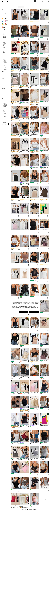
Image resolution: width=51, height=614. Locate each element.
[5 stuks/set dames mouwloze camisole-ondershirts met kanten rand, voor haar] (34, 386)
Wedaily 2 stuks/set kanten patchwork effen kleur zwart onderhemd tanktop (15, 473)
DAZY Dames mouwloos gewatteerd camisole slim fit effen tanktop (15, 361)
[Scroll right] (48, 3)
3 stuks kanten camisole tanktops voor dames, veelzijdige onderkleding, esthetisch (24, 150)
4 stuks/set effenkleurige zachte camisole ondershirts (34, 85)
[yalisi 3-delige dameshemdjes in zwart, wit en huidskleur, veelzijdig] (15, 176)
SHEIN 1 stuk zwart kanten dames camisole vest (34, 182)
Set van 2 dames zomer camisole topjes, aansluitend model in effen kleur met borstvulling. (44, 69)
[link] (44, 1)
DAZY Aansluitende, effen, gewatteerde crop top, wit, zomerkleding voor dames (44, 377)
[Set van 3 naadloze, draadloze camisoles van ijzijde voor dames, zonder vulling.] (34, 192)
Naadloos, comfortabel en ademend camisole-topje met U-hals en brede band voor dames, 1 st (24, 425)
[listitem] (15, 16)
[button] (47, 1)
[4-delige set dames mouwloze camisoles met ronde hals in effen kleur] (24, 354)
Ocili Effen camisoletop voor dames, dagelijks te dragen (44, 135)
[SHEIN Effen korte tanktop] (34, 290)
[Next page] (37, 509)
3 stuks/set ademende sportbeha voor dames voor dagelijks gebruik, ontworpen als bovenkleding (15, 458)
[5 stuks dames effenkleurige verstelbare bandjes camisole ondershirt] (24, 160)
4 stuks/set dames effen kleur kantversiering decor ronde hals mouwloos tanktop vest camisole (15, 134)
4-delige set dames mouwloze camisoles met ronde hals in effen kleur (25, 360)
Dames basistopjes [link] (14, 5)
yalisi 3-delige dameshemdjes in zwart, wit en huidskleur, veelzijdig (15, 182)
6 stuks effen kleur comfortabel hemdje (24, 505)
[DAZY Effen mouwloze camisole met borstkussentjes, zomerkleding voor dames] (24, 176)
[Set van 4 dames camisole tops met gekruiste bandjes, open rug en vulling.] (44, 241)
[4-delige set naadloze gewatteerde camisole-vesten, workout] (24, 386)
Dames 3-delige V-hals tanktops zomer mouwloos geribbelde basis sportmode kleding (34, 134)
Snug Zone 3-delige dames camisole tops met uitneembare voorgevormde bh (44, 53)
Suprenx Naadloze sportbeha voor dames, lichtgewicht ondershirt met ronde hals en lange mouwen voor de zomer (15, 425)
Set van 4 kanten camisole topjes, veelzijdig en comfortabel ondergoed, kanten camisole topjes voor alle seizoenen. (15, 392)
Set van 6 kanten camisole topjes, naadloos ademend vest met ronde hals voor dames (24, 473)
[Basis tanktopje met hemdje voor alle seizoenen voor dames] (24, 128)
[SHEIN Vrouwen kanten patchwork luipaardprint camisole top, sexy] (24, 452)
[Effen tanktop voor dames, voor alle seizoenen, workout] (24, 257)
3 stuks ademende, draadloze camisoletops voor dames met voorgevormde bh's (44, 360)
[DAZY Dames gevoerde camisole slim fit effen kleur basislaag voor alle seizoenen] (24, 436)
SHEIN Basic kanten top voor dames (34, 69)
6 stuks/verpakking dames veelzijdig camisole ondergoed (15, 505)
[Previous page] (26, 509)
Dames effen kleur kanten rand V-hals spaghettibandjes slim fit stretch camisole (15, 408)
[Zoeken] (35, 1)
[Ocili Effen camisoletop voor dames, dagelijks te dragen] (44, 128)
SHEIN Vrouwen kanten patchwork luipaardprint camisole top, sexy (24, 458)
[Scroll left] (47, 3)
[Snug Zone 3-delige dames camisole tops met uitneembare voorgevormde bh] (44, 47)
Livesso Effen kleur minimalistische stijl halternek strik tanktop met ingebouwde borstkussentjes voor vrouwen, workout (24, 409)
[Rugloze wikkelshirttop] (15, 63)
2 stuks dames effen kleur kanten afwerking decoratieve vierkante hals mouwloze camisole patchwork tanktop (15, 442)
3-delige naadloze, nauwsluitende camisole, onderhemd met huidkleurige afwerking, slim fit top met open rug (15, 150)
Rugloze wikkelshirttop (15, 69)
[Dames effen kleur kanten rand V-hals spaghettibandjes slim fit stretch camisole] (15, 402)
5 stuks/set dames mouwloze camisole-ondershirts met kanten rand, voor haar (34, 392)
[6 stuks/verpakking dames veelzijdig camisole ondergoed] (15, 499)
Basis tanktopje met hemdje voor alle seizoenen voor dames (24, 134)
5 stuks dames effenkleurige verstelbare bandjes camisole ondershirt (24, 166)
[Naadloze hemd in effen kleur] (24, 273)
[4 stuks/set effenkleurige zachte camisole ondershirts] (34, 79)
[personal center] (42, 1)
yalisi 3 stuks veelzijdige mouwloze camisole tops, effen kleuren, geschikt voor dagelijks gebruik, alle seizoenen (24, 376)
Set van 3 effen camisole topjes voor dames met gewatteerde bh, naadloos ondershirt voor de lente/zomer (44, 425)
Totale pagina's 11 (24, 509)
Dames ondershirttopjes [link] (21, 5)
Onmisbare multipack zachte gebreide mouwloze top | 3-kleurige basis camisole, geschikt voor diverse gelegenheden (34, 442)
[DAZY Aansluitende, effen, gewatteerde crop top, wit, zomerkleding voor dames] (44, 370)
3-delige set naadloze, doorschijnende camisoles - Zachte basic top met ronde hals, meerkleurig (44, 118)
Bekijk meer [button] (4, 37)
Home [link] (3, 5)
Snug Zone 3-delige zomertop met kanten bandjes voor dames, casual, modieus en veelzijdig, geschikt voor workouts (15, 53)
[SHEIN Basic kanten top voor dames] (34, 63)
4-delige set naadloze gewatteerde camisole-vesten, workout (24, 392)
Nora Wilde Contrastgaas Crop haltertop (34, 280)
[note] (34, 87)
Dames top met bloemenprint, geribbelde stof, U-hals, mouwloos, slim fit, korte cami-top (44, 182)
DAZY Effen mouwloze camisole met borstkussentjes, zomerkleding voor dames (24, 183)
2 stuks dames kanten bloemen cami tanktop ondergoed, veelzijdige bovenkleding (15, 101)
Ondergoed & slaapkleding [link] (7, 5)
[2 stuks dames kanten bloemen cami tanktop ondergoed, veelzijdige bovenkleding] (15, 95)
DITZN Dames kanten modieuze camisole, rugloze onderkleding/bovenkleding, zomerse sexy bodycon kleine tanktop (44, 473)
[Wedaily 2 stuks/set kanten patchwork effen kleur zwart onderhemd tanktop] (15, 467)
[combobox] (13, 7)
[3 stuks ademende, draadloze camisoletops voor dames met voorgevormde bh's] (44, 354)
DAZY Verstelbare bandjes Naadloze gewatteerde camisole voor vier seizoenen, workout (34, 167)
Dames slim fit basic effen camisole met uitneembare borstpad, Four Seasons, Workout (44, 392)
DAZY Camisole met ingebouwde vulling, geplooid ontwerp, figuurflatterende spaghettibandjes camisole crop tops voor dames (24, 102)
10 (36, 509)
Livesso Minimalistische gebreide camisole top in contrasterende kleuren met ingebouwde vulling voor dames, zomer (24, 489)
